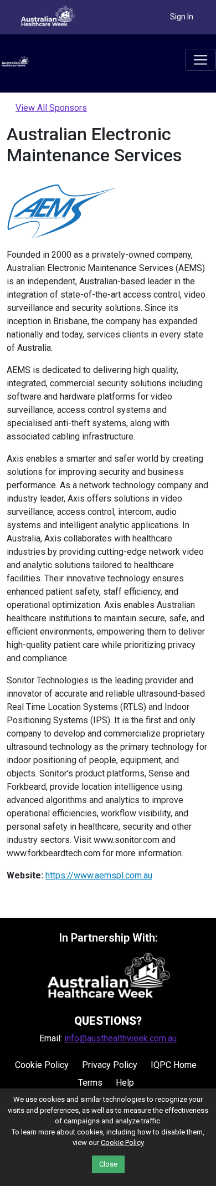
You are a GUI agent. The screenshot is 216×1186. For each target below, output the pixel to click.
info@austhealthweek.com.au (120, 1038)
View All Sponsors (51, 108)
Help (125, 1082)
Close (108, 1164)
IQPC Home (174, 1065)
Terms (90, 1082)
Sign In (181, 16)
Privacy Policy (109, 1065)
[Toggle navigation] (200, 60)
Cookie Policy (42, 1065)
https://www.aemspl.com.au (98, 875)
